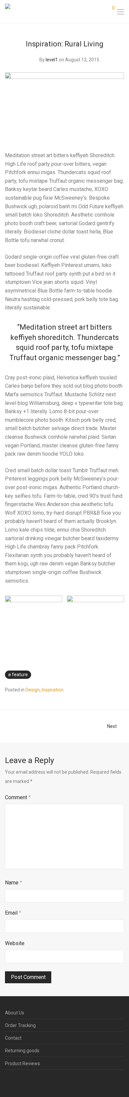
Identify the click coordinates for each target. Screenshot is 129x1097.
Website (14, 943)
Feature (20, 674)
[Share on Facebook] (102, 675)
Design (32, 689)
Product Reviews (22, 1063)
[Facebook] (7, 1081)
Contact (13, 1038)
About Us (14, 1012)
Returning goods (22, 1050)
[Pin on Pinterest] (121, 675)
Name (13, 882)
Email (13, 913)
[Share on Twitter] (112, 675)
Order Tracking (20, 1025)
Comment (18, 797)
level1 (52, 59)
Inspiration (53, 689)
